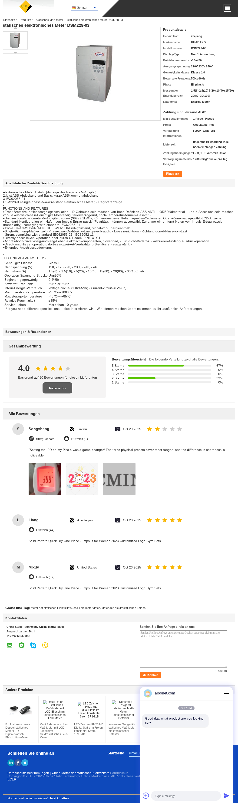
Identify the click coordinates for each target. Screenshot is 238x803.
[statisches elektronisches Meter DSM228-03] (15, 40)
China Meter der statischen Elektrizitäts (80, 773)
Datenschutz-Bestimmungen (28, 773)
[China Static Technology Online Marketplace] (28, 7)
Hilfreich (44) (45, 530)
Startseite (9, 20)
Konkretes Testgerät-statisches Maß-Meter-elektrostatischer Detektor (122, 729)
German (82, 7)
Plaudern (172, 173)
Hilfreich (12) (45, 577)
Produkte (25, 20)
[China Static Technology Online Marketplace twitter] (24, 763)
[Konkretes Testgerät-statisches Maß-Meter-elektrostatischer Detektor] (123, 710)
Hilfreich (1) (79, 439)
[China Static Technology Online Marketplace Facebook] (17, 763)
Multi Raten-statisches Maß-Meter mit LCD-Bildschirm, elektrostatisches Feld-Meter (54, 731)
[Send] (226, 795)
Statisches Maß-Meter (49, 20)
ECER (11, 779)
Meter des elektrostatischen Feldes (123, 608)
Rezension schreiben (57, 389)
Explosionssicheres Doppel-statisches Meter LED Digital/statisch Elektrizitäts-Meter (17, 731)
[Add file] (146, 795)
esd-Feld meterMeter (86, 608)
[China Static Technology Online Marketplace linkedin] (10, 763)
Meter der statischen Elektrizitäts (51, 608)
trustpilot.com (45, 439)
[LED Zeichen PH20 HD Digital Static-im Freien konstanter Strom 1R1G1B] (89, 710)
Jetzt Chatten (59, 798)
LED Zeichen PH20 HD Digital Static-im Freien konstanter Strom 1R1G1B (88, 729)
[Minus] (226, 693)
